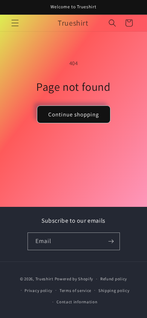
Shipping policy (114, 290)
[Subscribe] (111, 241)
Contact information (77, 301)
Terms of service (75, 290)
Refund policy (113, 278)
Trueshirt (44, 278)
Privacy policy (38, 290)
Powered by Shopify (74, 278)
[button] (15, 23)
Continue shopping (73, 114)
